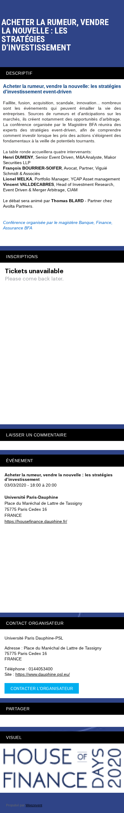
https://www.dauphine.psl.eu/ (42, 674)
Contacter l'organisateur (42, 688)
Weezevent (34, 805)
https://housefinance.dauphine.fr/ (36, 521)
